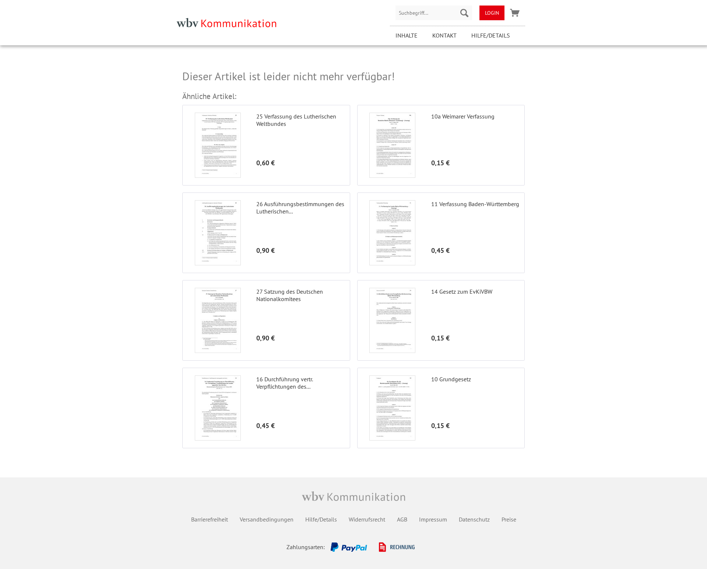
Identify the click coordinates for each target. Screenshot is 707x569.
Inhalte (406, 35)
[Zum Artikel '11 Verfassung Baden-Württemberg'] (392, 232)
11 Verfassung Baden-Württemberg (475, 204)
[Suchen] (464, 13)
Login (492, 13)
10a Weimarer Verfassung (463, 116)
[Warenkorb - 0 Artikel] (515, 13)
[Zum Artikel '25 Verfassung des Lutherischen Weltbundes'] (217, 145)
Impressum (433, 519)
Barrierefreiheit (209, 519)
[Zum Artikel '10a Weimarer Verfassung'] (392, 145)
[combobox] (433, 13)
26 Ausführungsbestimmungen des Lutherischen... (300, 207)
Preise (509, 519)
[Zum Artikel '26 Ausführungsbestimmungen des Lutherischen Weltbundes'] (217, 232)
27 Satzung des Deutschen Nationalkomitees (289, 295)
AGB (402, 519)
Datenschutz (474, 519)
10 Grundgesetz (451, 379)
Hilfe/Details (490, 35)
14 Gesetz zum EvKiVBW (461, 291)
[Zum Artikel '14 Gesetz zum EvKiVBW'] (392, 320)
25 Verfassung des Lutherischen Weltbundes (296, 120)
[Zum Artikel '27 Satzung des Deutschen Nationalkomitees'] (217, 320)
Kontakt (444, 35)
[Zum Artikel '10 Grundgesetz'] (392, 408)
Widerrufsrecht (367, 519)
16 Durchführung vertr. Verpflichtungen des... (284, 382)
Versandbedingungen (266, 519)
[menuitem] (433, 13)
